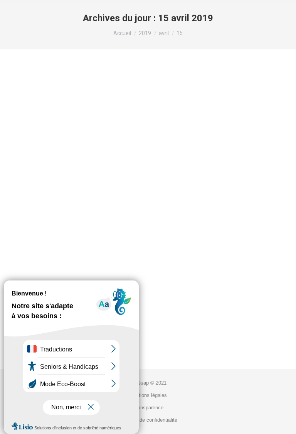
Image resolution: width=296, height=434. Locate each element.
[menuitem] (148, 383)
